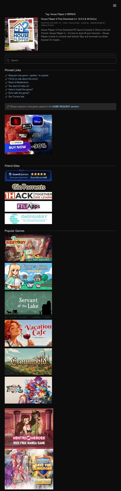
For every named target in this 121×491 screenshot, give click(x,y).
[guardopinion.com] (28, 174)
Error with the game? (19, 92)
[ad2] (26, 428)
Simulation (47, 25)
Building (75, 23)
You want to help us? (19, 85)
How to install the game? (21, 89)
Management (98, 23)
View (28, 247)
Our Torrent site (16, 96)
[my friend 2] (28, 186)
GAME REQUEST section (65, 106)
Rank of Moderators (18, 82)
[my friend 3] (28, 195)
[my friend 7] (28, 218)
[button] (114, 5)
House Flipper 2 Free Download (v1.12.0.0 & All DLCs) (69, 18)
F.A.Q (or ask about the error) (23, 78)
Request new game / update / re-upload (28, 75)
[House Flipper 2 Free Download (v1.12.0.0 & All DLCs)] (21, 33)
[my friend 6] (28, 206)
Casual (85, 23)
